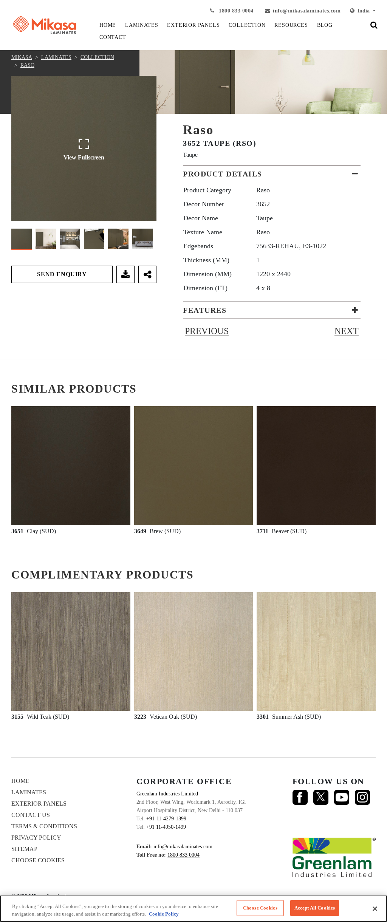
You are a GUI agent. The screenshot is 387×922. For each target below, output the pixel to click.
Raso (27, 65)
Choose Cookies (38, 860)
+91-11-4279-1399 (166, 818)
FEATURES (204, 310)
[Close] (375, 908)
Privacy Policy (36, 837)
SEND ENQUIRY (62, 274)
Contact (112, 37)
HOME (107, 25)
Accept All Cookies (314, 908)
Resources (291, 25)
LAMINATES (141, 25)
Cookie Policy (164, 914)
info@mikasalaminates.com (307, 11)
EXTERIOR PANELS (193, 25)
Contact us (30, 815)
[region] (193, 908)
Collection (97, 57)
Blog (325, 25)
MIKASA (21, 57)
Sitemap (24, 849)
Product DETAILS (222, 174)
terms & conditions (44, 826)
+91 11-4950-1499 (166, 827)
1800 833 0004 (235, 11)
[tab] (272, 173)
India (362, 11)
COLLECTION (247, 25)
